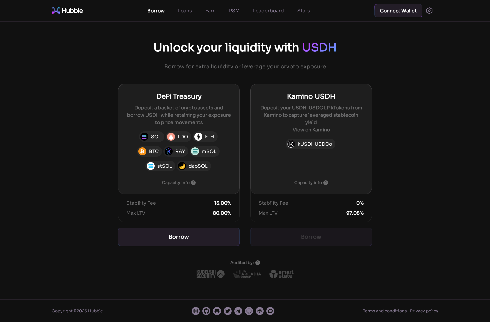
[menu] (228, 10)
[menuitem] (156, 10)
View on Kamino (311, 130)
